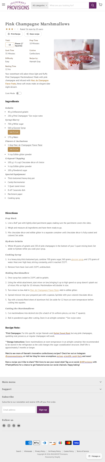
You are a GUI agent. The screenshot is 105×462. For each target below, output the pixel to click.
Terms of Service (83, 451)
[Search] (92, 5)
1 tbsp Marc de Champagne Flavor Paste (25, 145)
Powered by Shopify (52, 457)
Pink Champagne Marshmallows (37, 24)
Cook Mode (10, 93)
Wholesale (28, 451)
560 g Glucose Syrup (17, 128)
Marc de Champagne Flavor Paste (44, 290)
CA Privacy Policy (54, 451)
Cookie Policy (69, 451)
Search (18, 451)
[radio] (6, 29)
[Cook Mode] (19, 93)
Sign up (43, 409)
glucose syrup (77, 259)
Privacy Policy (40, 451)
